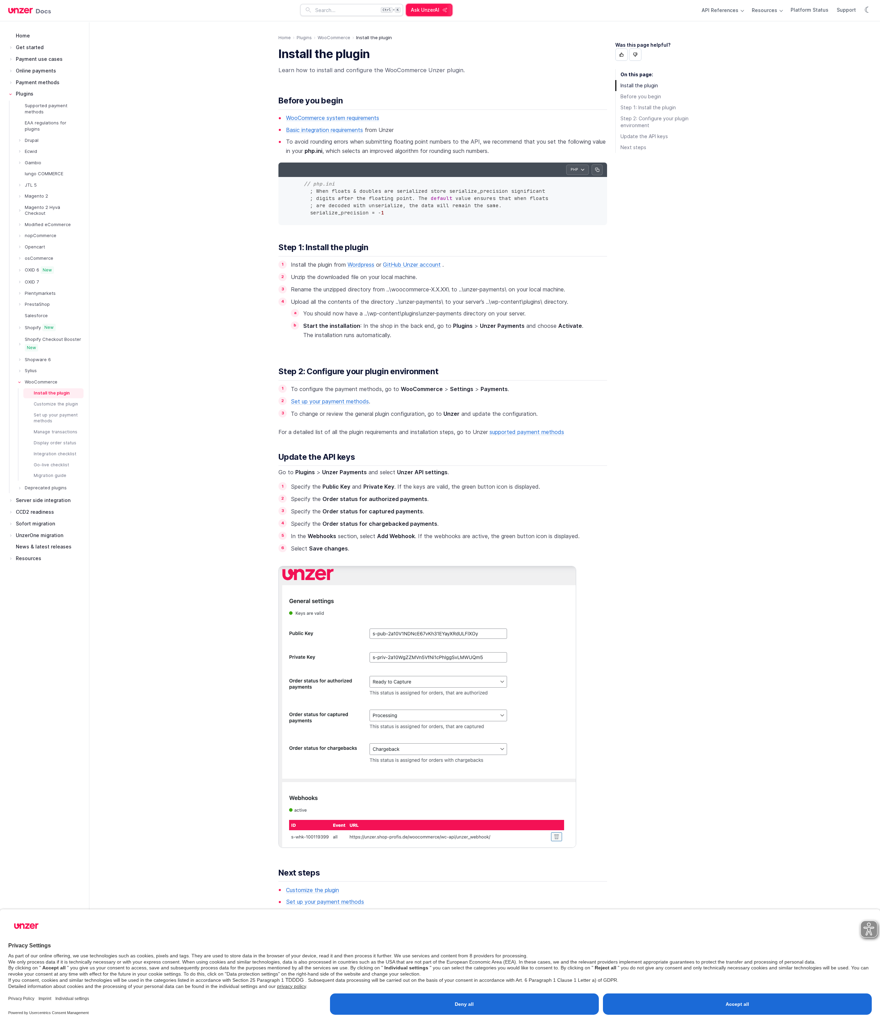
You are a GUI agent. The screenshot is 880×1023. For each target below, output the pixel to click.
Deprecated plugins (46, 487)
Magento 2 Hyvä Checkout (42, 210)
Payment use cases (39, 59)
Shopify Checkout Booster (53, 343)
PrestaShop (37, 304)
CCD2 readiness (35, 512)
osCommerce (39, 258)
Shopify (39, 327)
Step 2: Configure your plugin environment (358, 371)
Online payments (36, 71)
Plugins (24, 94)
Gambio (33, 162)
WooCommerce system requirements (332, 117)
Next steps (299, 873)
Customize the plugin (56, 404)
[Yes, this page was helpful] (621, 54)
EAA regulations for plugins (45, 126)
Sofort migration (35, 523)
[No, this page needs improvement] (635, 54)
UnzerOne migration (39, 535)
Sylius (31, 370)
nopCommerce (40, 235)
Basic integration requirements (324, 129)
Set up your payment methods (56, 417)
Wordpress (361, 264)
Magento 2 (36, 196)
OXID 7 (32, 282)
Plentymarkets (40, 293)
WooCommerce (41, 382)
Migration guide (50, 475)
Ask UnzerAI (425, 10)
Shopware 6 (38, 359)
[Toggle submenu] (10, 47)
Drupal (31, 140)
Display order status (55, 442)
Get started (30, 47)
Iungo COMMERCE (44, 173)
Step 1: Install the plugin (323, 247)
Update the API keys (316, 457)
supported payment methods (527, 432)
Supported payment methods (46, 108)
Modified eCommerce (48, 224)
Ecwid (31, 151)
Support (846, 10)
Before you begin (310, 100)
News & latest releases (44, 546)
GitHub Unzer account (412, 264)
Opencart (35, 246)
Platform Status (809, 10)
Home (23, 35)
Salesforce (36, 315)
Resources (765, 10)
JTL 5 (31, 185)
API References (721, 10)
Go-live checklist (51, 464)
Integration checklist (55, 453)
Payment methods (37, 82)
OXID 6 (38, 270)
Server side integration (43, 500)
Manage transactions (55, 431)
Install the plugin (52, 393)
